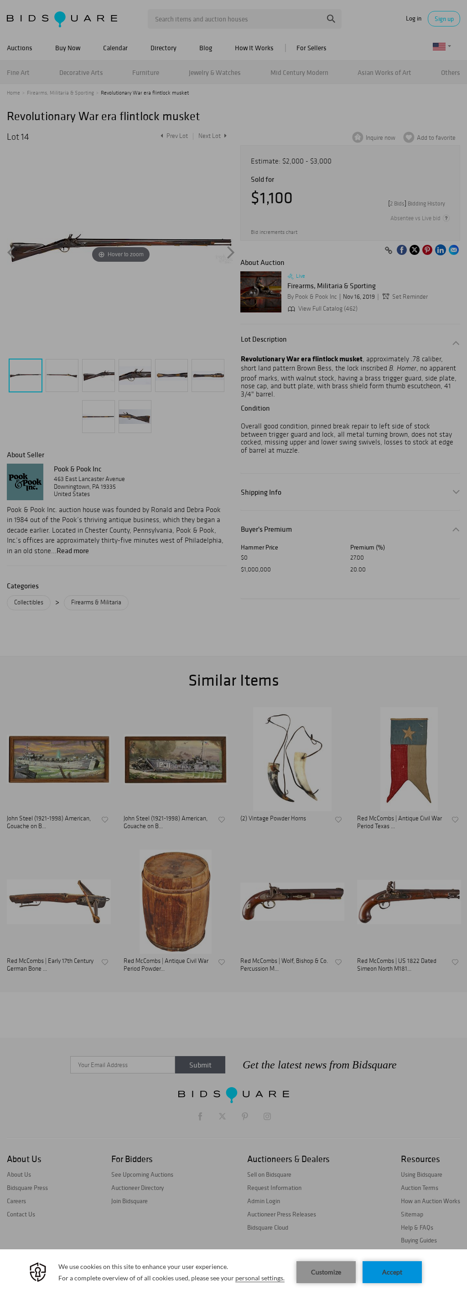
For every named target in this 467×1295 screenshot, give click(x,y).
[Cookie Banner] (233, 1272)
